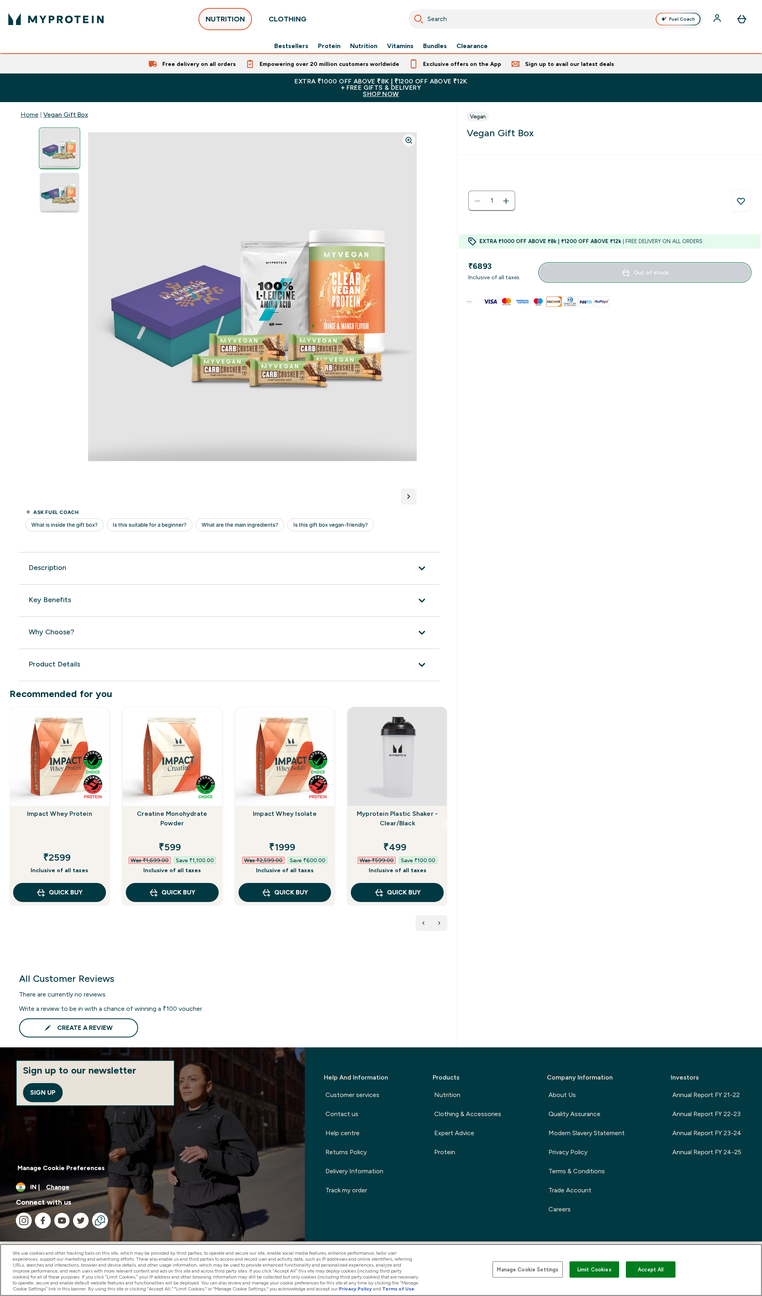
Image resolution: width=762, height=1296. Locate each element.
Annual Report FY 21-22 (706, 1094)
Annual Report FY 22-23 (706, 1114)
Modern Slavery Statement (586, 1133)
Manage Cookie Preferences (61, 1168)
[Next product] (439, 923)
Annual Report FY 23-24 (706, 1133)
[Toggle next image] (409, 496)
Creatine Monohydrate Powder (172, 818)
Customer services (352, 1094)
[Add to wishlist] (741, 201)
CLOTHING (287, 19)
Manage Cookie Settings (527, 1269)
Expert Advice (454, 1133)
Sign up (43, 1092)
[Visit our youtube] (62, 1220)
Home (29, 114)
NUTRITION (225, 19)
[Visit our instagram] (24, 1220)
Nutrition (363, 46)
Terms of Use (398, 1289)
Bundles (435, 46)
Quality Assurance (574, 1114)
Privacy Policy (567, 1152)
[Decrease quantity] (477, 201)
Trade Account (569, 1190)
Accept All (651, 1269)
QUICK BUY (66, 892)
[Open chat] (100, 1220)
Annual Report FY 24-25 (706, 1152)
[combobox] (555, 19)
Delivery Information (354, 1171)
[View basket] (742, 19)
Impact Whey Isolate (285, 813)
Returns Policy (346, 1152)
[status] (491, 201)
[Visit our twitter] (81, 1220)
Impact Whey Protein (59, 813)
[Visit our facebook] (43, 1220)
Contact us (341, 1114)
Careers (559, 1209)
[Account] (718, 19)
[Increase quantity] (506, 201)
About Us (562, 1094)
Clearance (472, 46)
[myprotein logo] (56, 19)
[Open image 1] (59, 148)
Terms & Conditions (576, 1171)
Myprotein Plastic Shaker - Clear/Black (397, 818)
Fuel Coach (682, 19)
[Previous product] (423, 923)
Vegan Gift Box (65, 114)
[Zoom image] (408, 140)
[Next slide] (445, 823)
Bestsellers (291, 46)
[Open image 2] (59, 193)
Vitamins (400, 46)
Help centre (342, 1133)
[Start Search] (418, 19)
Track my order (346, 1190)
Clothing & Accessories (467, 1114)
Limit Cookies (594, 1269)
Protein (329, 46)
